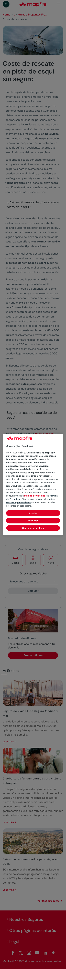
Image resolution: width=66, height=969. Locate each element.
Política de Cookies (34, 495)
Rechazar (33, 520)
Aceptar (33, 513)
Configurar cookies (33, 528)
